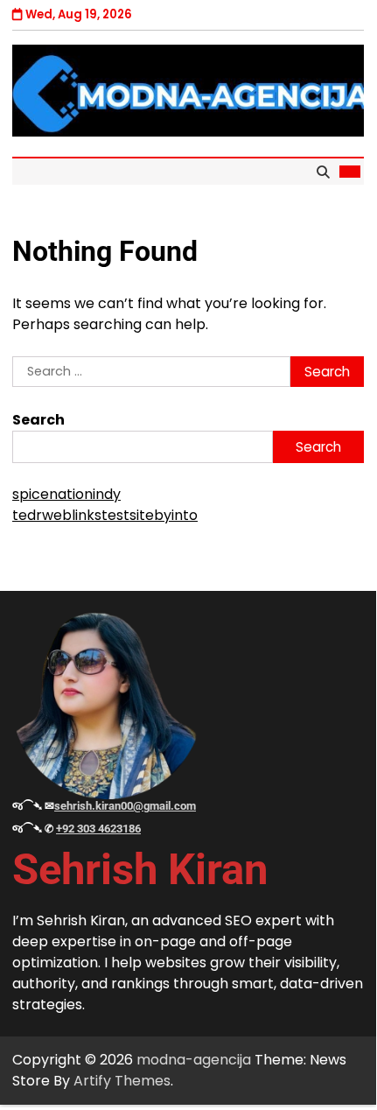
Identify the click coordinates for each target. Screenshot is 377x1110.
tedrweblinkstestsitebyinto (105, 515)
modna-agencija (193, 1060)
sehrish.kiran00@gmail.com (125, 805)
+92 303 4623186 (98, 828)
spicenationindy (66, 494)
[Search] (323, 171)
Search (38, 420)
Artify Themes (122, 1081)
